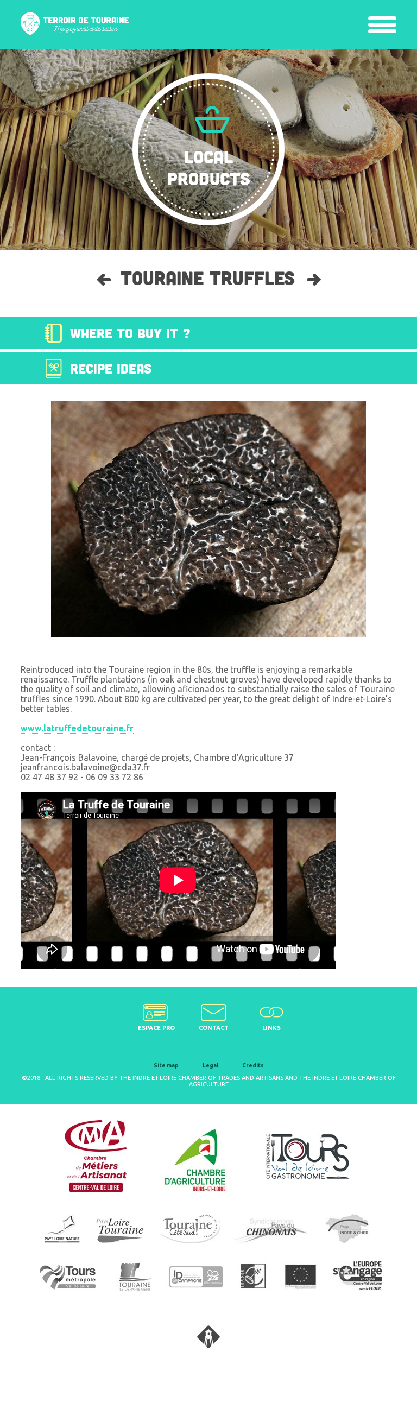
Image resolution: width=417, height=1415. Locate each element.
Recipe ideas (110, 368)
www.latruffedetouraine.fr (77, 728)
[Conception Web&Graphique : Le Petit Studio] (208, 1345)
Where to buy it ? (130, 333)
